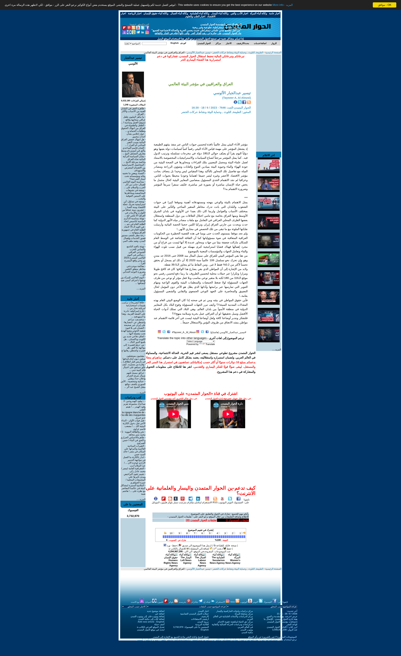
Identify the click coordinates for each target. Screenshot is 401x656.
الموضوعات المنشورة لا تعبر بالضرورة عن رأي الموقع (272, 637)
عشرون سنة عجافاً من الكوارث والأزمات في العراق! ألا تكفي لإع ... (134, 213)
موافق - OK (384, 4)
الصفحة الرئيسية (273, 52)
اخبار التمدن (203, 611)
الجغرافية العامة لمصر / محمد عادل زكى (133, 470)
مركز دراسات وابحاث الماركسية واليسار (234, 611)
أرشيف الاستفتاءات (200, 619)
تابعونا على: (247, 501)
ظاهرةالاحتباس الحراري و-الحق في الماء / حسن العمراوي (133, 440)
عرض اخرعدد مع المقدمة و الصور (281, 616)
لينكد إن (207, 602)
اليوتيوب (222, 502)
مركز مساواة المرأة (244, 613)
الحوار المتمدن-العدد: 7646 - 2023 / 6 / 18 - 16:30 (221, 107)
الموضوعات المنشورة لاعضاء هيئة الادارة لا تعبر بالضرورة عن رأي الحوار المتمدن (172, 639)
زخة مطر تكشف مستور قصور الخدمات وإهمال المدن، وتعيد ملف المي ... (133, 239)
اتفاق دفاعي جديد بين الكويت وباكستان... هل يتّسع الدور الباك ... (134, 339)
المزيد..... (276, 349)
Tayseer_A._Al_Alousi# (184, 332)
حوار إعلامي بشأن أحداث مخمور (136, 135)
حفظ (229, 548)
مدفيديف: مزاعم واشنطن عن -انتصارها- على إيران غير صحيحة (134, 322)
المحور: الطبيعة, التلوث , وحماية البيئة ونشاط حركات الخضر (216, 112)
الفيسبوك (238, 502)
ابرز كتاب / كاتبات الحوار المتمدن (282, 627)
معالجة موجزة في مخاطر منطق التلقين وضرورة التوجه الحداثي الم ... (134, 270)
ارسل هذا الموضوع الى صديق (196, 545)
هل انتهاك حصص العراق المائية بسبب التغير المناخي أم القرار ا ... (133, 142)
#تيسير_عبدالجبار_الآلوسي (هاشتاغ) (228, 332)
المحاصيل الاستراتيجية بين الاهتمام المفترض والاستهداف (134, 167)
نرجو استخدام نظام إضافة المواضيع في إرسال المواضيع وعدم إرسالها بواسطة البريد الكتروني (254, 639)
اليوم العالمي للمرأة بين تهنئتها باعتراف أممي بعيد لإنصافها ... (133, 280)
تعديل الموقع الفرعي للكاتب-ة (150, 627)
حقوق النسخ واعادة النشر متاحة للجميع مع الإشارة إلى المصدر (181, 637)
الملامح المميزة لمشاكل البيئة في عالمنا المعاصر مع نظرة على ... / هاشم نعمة (133, 489)
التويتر (230, 502)
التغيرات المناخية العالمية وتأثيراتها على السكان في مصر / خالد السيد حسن (134, 450)
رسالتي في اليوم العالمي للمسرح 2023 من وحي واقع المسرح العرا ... (135, 259)
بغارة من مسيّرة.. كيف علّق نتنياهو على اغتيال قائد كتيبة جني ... (134, 367)
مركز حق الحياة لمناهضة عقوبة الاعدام (235, 621)
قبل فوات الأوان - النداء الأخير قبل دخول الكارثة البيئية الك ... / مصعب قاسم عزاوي (133, 424)
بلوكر (170, 502)
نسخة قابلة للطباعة (226, 545)
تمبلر (175, 502)
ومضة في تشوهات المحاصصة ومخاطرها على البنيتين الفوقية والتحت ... (135, 194)
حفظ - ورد (171, 545)
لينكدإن (198, 502)
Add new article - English (151, 621)
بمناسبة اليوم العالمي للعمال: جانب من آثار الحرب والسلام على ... (134, 184)
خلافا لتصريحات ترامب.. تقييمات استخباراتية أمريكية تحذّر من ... (133, 305)
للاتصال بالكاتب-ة (178, 548)
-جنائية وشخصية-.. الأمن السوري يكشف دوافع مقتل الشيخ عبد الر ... (133, 384)
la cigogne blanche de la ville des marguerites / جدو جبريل (133, 415)
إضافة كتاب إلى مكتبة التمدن (151, 619)
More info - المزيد (283, 5)
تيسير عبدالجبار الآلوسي (198, 52)
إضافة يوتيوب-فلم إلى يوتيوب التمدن (147, 616)
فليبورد (163, 502)
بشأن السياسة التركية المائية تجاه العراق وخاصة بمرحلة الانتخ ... (134, 159)
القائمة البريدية (202, 624)
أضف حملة (159, 624)
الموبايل (156, 502)
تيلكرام (190, 502)
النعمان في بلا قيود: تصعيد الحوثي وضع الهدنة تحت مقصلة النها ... (133, 331)
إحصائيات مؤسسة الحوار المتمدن (282, 621)
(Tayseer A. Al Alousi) (236, 97)
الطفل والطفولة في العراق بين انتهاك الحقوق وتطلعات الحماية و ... (133, 128)
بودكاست (135, 602)
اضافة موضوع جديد (155, 611)
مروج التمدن (203, 621)
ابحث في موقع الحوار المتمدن (150, 629)
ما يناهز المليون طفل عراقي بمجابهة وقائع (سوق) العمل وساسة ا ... (133, 119)
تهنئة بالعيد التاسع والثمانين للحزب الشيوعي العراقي (136, 249)
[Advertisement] (268, 102)
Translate (210, 344)
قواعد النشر (291, 624)
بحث (219, 548)
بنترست (183, 502)
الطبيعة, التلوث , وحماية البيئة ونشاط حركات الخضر (237, 52)
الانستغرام (207, 502)
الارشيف (205, 616)
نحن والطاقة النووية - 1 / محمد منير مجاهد (133, 433)
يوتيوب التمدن (246, 629)
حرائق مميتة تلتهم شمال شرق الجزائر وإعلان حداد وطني (136, 375)
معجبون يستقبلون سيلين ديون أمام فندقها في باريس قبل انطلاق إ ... (133, 359)
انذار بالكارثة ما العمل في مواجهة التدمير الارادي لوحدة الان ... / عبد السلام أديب (134, 461)
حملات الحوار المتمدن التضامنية (194, 613)
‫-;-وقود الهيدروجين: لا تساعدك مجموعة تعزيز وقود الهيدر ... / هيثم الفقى (134, 405)
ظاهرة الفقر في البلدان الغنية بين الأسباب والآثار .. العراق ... (133, 111)
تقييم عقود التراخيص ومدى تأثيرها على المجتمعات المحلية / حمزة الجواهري (135, 478)
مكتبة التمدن (247, 632)
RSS (215, 502)
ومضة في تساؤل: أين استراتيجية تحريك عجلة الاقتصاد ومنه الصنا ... (134, 204)
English (205, 629)
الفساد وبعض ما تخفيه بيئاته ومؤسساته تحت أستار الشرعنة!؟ (134, 176)
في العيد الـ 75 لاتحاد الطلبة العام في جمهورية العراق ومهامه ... (134, 229)
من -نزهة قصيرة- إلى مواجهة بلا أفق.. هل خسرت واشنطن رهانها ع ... (134, 349)
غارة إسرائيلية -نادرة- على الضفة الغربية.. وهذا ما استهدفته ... (134, 314)
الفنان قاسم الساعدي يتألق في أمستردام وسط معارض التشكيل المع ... (133, 150)
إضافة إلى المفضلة (200, 548)
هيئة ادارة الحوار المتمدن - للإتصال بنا (280, 619)
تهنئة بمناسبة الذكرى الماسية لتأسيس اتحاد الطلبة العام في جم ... (135, 221)
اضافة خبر (159, 613)
